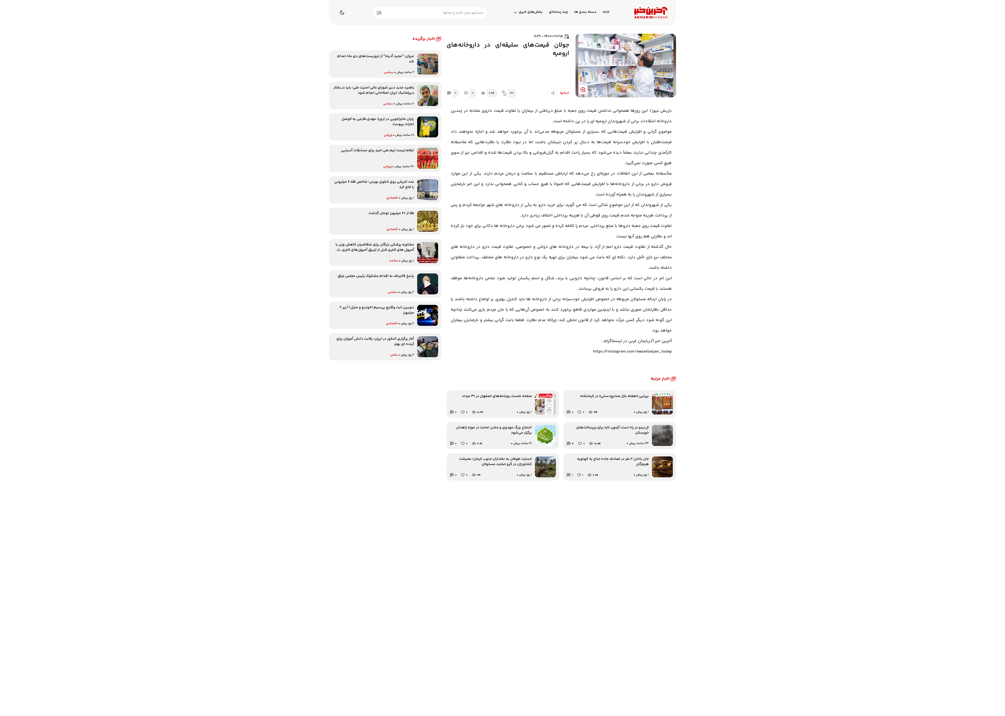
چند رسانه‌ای (558, 12)
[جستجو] (379, 12)
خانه (606, 12)
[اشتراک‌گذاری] (553, 93)
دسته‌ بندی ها (585, 12)
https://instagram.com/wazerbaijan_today (632, 351)
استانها (564, 93)
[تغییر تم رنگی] (342, 12)
